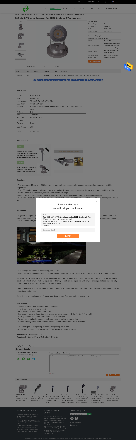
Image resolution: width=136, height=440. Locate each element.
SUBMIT (68, 236)
